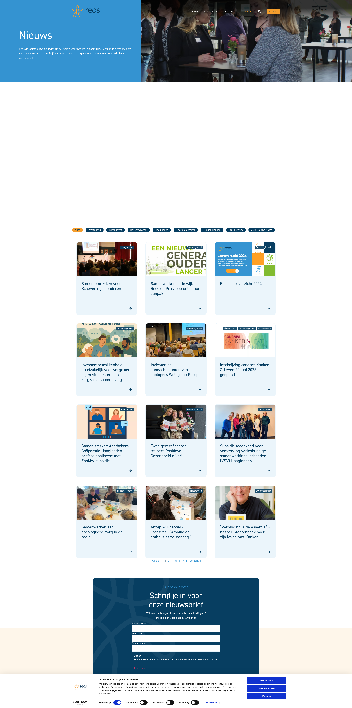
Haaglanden (161, 230)
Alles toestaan (266, 680)
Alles (77, 230)
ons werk (209, 11)
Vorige (155, 561)
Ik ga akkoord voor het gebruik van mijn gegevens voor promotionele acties (177, 659)
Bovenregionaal (138, 230)
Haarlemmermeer (185, 230)
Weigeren (266, 696)
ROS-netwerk (236, 230)
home (194, 11)
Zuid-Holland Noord (261, 230)
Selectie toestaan (266, 688)
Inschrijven (140, 668)
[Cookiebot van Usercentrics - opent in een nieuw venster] (80, 703)
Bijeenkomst (115, 230)
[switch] (144, 702)
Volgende (195, 561)
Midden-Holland (212, 230)
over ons (229, 11)
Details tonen (210, 702)
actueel (244, 11)
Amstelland (95, 230)
